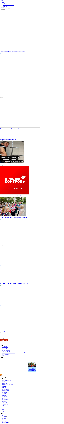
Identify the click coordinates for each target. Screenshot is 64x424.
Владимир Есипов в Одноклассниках (6, 351)
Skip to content (1, 0)
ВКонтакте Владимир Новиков (5, 390)
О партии (3, 2)
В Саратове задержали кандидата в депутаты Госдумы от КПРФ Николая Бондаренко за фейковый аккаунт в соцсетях (14, 128)
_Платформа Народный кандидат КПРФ (6, 380)
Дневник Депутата (4, 393)
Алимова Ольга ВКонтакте (5, 383)
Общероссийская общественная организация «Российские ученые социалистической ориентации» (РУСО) (14, 352)
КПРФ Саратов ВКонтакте (5, 397)
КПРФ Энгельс (3, 398)
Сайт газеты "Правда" (4, 405)
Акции (2, 415)
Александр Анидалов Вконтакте (5, 349)
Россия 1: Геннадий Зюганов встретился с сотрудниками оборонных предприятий (10, 263)
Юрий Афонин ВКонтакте (5, 406)
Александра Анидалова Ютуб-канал (6, 350)
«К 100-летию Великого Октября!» (6, 414)
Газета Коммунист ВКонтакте (5, 391)
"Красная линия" (3, 381)
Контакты (3, 4)
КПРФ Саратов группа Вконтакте (5, 354)
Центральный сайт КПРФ (5, 346)
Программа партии (5, 3)
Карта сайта (3, 411)
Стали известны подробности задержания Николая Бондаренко (8, 139)
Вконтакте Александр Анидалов (5, 389)
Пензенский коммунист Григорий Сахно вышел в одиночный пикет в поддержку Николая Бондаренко (12, 51)
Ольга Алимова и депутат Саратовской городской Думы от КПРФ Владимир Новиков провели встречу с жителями (14, 217)
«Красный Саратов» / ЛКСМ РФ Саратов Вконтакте (8, 356)
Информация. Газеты (4, 418)
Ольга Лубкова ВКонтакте (5, 402)
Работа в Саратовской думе (5, 422)
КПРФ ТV (3, 419)
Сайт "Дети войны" (4, 403)
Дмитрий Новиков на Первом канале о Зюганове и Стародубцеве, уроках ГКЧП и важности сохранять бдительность (14, 283)
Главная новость (3, 417)
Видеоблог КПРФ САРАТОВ (5, 387)
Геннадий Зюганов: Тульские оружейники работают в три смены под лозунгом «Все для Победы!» (12, 327)
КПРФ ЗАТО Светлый (4, 396)
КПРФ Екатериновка (4, 395)
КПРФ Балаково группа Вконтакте (6, 355)
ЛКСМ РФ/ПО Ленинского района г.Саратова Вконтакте (8, 353)
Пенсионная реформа (4, 421)
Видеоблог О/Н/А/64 (4, 388)
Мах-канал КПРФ (4, 401)
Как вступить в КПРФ (4, 6)
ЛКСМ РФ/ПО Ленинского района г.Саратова (7, 400)
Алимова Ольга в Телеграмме (5, 382)
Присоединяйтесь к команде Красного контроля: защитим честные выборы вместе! (10, 195)
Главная (2, 1)
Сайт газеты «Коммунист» (5, 347)
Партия (2, 420)
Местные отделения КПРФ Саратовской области (8, 5)
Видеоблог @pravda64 (4, 386)
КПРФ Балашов (3, 394)
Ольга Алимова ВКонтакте (5, 348)
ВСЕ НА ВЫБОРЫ (4, 416)
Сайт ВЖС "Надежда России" (5, 404)
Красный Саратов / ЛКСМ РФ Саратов (6, 399)
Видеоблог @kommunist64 (5, 385)
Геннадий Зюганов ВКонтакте (5, 392)
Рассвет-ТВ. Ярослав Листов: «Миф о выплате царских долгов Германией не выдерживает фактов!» (12, 303)
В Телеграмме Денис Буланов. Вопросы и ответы (7, 384)
